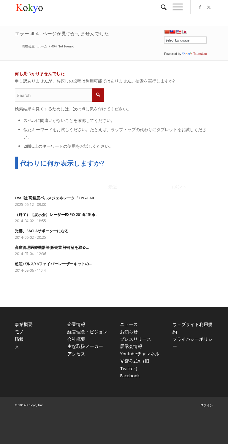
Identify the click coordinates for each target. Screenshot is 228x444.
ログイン (206, 405)
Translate (200, 53)
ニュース (129, 324)
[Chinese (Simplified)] (167, 31)
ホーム (42, 46)
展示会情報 (131, 346)
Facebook (130, 375)
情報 (19, 339)
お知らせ (129, 332)
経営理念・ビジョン (87, 332)
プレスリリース (135, 339)
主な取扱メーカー (85, 346)
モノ (19, 332)
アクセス (76, 354)
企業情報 (76, 324)
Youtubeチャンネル (139, 354)
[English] (178, 31)
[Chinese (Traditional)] (172, 31)
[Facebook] (199, 7)
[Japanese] (184, 31)
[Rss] (208, 7)
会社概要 (76, 339)
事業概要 (24, 324)
